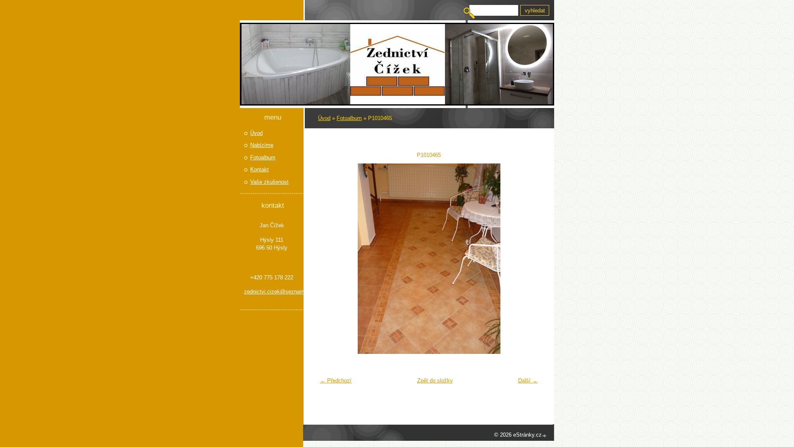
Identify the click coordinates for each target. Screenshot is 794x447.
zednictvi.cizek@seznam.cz (271, 291)
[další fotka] (528, 258)
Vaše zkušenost (269, 182)
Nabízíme (261, 145)
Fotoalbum (349, 118)
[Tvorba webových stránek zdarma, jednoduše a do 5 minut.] (545, 435)
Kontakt (259, 169)
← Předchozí (336, 380)
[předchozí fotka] (329, 258)
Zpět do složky (435, 380)
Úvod (324, 118)
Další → (528, 380)
